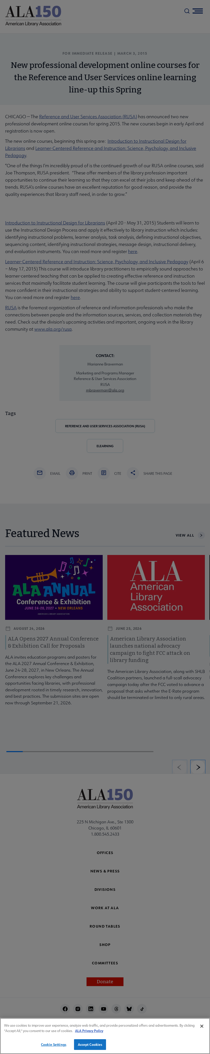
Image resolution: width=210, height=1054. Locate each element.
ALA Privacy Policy (89, 1030)
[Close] (201, 1026)
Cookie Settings (53, 1044)
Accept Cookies (90, 1044)
